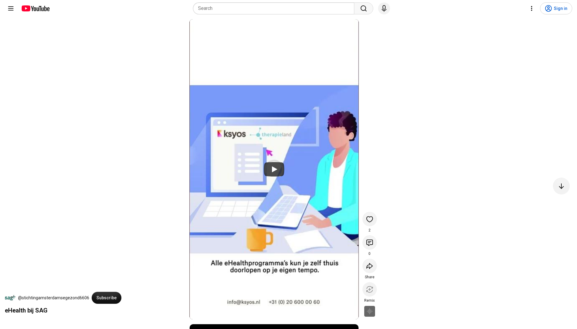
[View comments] (369, 242)
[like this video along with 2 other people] (369, 219)
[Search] (363, 8)
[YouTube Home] (35, 8)
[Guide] (10, 8)
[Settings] (531, 8)
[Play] (274, 169)
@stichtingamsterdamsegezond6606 (53, 297)
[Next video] (561, 186)
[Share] (369, 266)
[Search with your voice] (384, 8)
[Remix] (369, 289)
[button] (10, 297)
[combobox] (275, 8)
